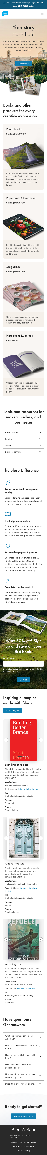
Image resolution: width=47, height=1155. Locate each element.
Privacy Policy (12, 671)
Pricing (33, 1142)
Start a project (12, 710)
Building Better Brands (28, 788)
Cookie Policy (29, 1146)
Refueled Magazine (26, 988)
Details (31, 6)
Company (14, 1142)
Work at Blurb (24, 1142)
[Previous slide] (6, 740)
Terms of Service (36, 669)
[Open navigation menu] (42, 13)
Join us (23, 679)
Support (19, 1151)
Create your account (23, 1116)
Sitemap (27, 1151)
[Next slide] (41, 740)
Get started (24, 63)
